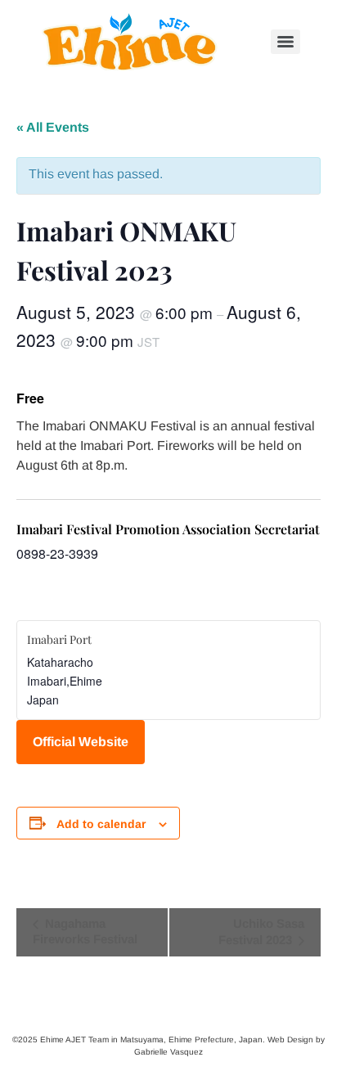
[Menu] (285, 41)
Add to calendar (101, 823)
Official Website (80, 742)
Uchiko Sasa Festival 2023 (261, 931)
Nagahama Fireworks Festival (85, 931)
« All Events (52, 127)
